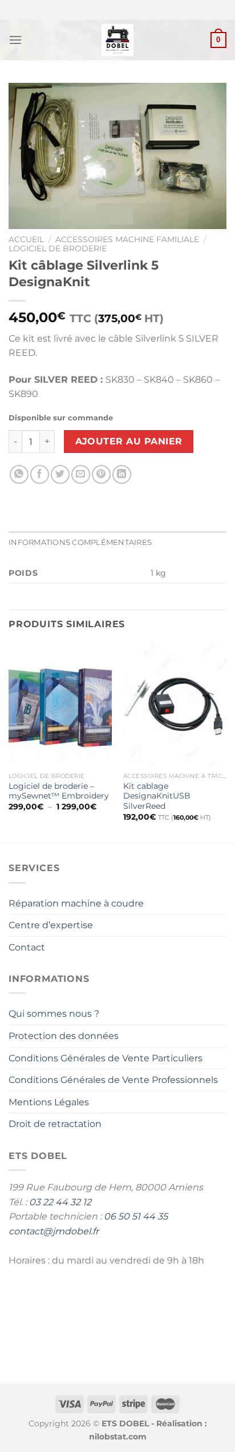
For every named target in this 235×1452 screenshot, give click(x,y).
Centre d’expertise (51, 925)
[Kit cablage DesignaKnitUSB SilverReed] (174, 705)
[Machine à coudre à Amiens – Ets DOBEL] (118, 40)
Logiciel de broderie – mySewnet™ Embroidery (59, 791)
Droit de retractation (55, 1123)
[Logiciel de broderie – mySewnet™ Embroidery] (60, 705)
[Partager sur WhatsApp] (19, 474)
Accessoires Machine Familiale (127, 239)
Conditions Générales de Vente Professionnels (113, 1079)
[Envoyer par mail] (80, 474)
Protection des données (64, 1035)
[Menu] (15, 40)
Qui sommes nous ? (54, 1013)
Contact (27, 947)
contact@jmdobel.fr (54, 1231)
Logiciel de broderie (58, 248)
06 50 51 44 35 (136, 1216)
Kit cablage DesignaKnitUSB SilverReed (157, 796)
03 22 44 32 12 (60, 1202)
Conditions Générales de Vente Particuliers (105, 1058)
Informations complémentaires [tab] (80, 542)
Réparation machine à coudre (76, 903)
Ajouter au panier (129, 441)
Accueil (26, 239)
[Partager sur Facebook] (39, 474)
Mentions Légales (49, 1102)
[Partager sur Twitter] (60, 474)
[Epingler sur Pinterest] (101, 474)
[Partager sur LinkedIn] (121, 474)
